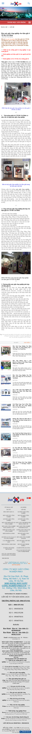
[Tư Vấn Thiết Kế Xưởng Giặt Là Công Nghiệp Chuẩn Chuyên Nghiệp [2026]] (6, 457)
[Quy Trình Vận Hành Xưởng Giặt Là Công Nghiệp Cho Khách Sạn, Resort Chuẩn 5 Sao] (6, 440)
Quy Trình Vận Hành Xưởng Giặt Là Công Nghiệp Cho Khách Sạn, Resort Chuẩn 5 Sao (22, 434)
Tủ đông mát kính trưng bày (8, 548)
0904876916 (26, 731)
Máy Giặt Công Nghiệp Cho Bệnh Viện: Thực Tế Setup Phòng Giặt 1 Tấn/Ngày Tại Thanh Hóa (22, 347)
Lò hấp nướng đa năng (23, 548)
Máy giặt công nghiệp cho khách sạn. (23, 527)
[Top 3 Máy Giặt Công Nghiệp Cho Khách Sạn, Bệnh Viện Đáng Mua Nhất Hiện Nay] (6, 395)
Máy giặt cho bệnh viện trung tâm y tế (23, 523)
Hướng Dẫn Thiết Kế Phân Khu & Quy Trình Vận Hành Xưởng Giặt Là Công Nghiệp (22, 420)
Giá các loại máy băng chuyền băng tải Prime (9, 554)
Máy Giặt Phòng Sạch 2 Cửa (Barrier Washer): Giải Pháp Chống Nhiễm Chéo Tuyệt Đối (22, 362)
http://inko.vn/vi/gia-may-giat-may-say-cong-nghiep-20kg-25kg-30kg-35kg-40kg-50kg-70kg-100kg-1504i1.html (16, 668)
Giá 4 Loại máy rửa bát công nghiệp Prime (23, 551)
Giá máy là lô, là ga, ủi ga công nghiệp (9, 537)
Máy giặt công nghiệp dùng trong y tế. (8, 527)
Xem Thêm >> (27, 342)
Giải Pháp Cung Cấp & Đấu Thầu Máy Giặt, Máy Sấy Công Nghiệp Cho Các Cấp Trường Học (22, 405)
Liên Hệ (23, 509)
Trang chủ (4, 27)
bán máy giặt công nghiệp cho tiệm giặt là (11, 334)
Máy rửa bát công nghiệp (23, 516)
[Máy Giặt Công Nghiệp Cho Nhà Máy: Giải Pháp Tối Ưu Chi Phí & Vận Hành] (6, 384)
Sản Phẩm (23, 507)
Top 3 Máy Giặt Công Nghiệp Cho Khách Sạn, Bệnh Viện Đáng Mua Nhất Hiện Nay (22, 391)
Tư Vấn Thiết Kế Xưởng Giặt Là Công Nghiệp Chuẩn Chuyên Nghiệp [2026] (22, 449)
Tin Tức (8, 509)
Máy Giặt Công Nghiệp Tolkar (23, 537)
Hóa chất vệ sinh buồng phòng (17, 729)
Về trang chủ (9, 507)
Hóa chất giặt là (8, 511)
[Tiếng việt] (30, 498)
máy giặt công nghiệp (10, 39)
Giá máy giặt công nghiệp (23, 512)
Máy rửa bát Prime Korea (23, 545)
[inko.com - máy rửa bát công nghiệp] (16, 3)
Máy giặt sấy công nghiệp (8, 516)
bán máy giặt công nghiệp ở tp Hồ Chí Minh (21, 337)
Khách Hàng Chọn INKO (9, 544)
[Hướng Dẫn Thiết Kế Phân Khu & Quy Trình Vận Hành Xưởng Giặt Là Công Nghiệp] (6, 427)
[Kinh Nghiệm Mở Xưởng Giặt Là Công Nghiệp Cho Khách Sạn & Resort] (6, 486)
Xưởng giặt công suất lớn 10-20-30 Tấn (23, 530)
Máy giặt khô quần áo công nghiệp (8, 523)
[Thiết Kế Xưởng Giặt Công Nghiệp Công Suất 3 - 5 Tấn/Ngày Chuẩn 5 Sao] (6, 471)
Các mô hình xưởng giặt (9, 541)
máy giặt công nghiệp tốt (14, 335)
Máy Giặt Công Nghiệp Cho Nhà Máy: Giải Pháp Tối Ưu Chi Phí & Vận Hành (22, 376)
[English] (27, 498)
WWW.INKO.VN (16, 639)
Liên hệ (12, 27)
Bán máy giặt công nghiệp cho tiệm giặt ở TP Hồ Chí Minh (15, 34)
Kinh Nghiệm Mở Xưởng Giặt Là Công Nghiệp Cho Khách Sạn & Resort (22, 478)
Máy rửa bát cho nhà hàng (23, 541)
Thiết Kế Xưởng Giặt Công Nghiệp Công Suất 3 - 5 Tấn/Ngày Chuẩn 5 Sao (22, 463)
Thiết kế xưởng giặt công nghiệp (8, 530)
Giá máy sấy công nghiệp (23, 519)
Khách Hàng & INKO (9, 533)
